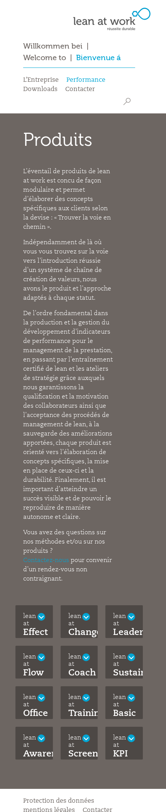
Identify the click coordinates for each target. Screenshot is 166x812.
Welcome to (44, 57)
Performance (85, 80)
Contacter (80, 89)
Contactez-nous (46, 560)
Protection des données (58, 801)
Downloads (40, 89)
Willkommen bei (53, 46)
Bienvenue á (98, 57)
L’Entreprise (41, 80)
